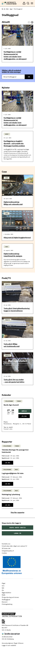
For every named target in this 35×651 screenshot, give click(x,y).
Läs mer (24, 416)
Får (3, 590)
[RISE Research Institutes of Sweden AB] (3, 621)
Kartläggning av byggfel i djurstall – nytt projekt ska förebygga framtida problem (14, 143)
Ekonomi (4, 602)
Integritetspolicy (7, 551)
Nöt (3, 588)
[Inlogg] (24, 3)
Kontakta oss (6, 544)
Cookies (4, 553)
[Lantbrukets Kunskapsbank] (12, 615)
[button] (32, 22)
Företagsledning (7, 604)
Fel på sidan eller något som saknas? (14, 546)
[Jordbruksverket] (11, 634)
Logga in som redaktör (9, 645)
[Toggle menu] (32, 3)
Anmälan (24, 411)
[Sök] (28, 3)
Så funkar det (6, 548)
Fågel (3, 583)
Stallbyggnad (6, 599)
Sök (29, 77)
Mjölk (3, 595)
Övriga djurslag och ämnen (10, 597)
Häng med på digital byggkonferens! (17, 238)
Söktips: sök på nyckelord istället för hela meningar (11, 71)
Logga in (17, 533)
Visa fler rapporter (17, 512)
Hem (11, 9)
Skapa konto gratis (17, 527)
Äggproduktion (6, 592)
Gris (3, 586)
